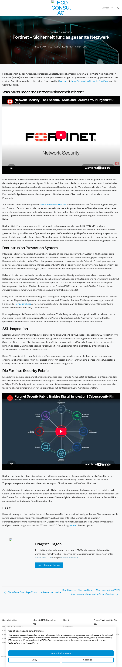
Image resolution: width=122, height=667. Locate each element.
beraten (73, 525)
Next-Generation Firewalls (53, 204)
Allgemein (66, 32)
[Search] (118, 8)
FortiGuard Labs (23, 303)
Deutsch (105, 8)
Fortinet (55, 32)
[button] (4, 8)
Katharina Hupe (78, 47)
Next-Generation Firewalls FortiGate (90, 81)
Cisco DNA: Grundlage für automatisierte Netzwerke (34, 592)
